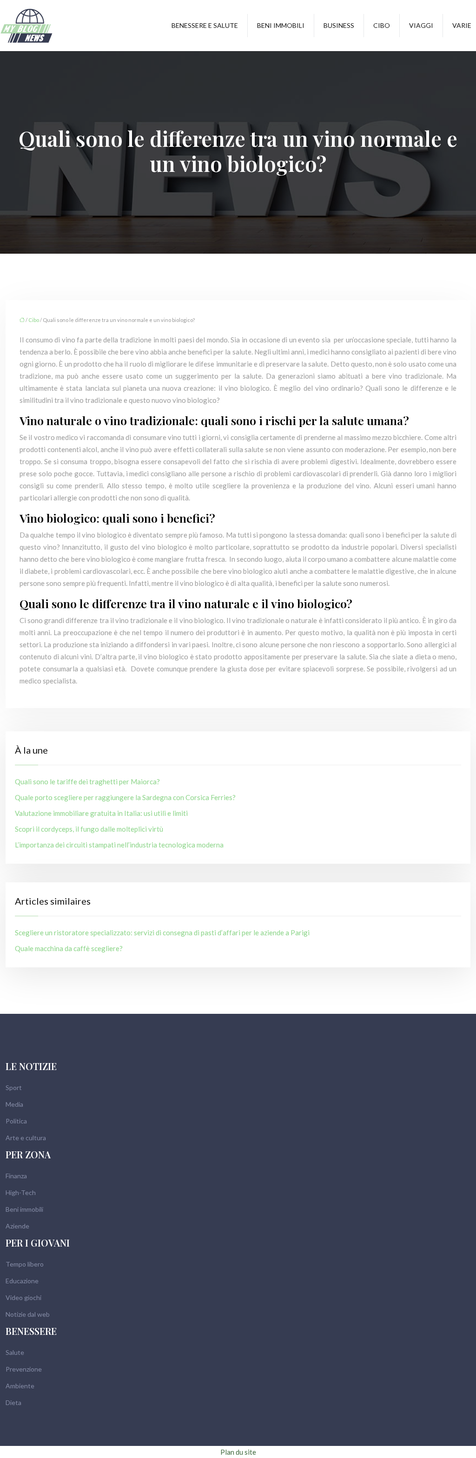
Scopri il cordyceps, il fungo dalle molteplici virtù (89, 829)
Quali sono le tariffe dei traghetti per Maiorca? (87, 781)
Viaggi (421, 25)
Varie (461, 25)
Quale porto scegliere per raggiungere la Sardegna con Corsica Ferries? (125, 797)
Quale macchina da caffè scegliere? (69, 948)
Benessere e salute (205, 25)
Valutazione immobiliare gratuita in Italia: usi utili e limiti (101, 813)
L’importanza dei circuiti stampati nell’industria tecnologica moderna (119, 845)
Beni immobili (280, 25)
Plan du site (238, 1452)
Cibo (381, 25)
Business (339, 25)
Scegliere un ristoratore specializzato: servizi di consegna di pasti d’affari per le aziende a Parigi (162, 932)
